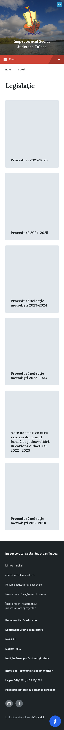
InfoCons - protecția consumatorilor (29, 670)
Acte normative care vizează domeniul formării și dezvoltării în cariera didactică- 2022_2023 (30, 441)
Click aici (38, 717)
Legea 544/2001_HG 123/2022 (23, 680)
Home (8, 69)
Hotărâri (10, 639)
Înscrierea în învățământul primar (25, 594)
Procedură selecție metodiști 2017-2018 (28, 520)
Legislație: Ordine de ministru (24, 629)
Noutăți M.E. (13, 649)
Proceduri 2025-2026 (29, 160)
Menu (12, 59)
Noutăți (22, 69)
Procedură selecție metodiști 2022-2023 (29, 375)
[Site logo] (32, 35)
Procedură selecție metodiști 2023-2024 (29, 303)
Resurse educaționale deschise (23, 584)
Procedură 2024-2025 (29, 232)
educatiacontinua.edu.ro (19, 575)
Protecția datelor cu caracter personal (30, 689)
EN (59, 4)
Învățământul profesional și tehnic (27, 658)
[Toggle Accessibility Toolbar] (55, 721)
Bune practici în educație (21, 620)
